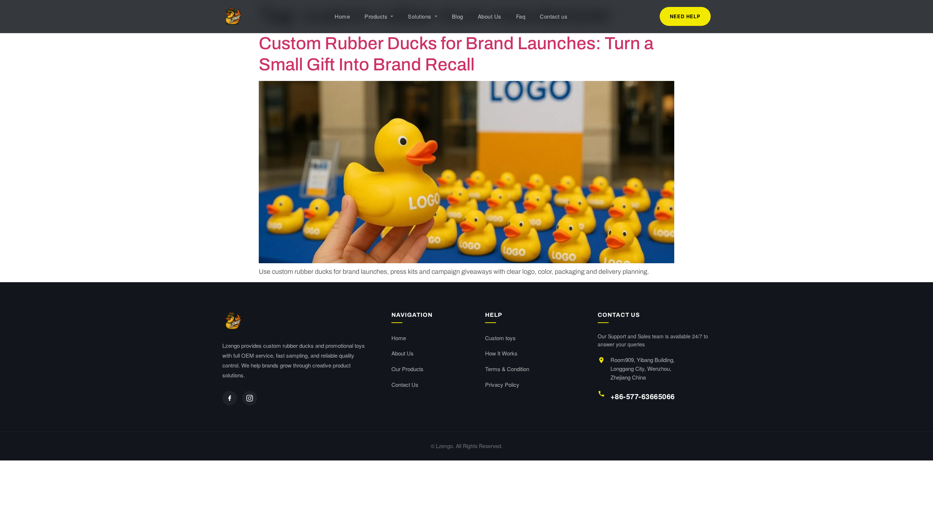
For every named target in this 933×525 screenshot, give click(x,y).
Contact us (553, 16)
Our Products (407, 369)
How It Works (501, 353)
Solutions (420, 16)
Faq (521, 16)
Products (375, 16)
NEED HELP (685, 16)
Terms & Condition (507, 369)
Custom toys (500, 338)
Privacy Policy (502, 384)
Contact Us (404, 384)
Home (342, 16)
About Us (489, 16)
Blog (457, 16)
